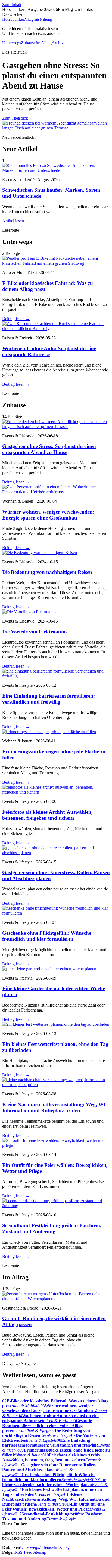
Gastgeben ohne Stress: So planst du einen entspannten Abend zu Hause (49, 449)
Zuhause (28, 42)
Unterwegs (11, 42)
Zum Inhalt (11, 4)
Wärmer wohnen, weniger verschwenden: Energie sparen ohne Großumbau (48, 515)
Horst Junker (27, 19)
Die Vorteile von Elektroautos (34, 632)
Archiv (58, 42)
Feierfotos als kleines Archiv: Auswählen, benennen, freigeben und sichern (47, 815)
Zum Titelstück (17, 118)
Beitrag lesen (16, 318)
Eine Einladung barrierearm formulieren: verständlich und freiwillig (48, 699)
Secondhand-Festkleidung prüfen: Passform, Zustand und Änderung (51, 1228)
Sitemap (39, 1552)
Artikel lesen (13, 221)
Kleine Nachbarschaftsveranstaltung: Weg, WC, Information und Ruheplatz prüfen (55, 1107)
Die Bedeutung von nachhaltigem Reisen (47, 572)
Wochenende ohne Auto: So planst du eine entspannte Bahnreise (49, 351)
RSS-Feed (23, 1552)
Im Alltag (44, 42)
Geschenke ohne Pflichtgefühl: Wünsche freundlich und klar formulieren (46, 936)
